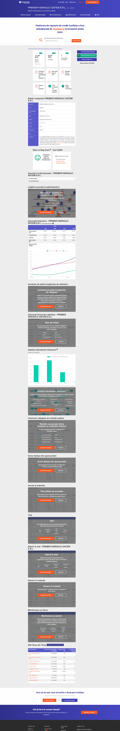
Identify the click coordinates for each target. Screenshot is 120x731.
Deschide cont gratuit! (45, 212)
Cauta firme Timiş (49, 48)
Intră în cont (81, 2)
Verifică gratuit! (76, 40)
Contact (29, 723)
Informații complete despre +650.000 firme (53, 38)
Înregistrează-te (61, 142)
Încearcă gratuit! (92, 2)
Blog (67, 2)
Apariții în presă (31, 729)
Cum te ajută (61, 2)
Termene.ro (59, 29)
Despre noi (30, 717)
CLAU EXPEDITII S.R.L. (33, 651)
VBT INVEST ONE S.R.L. (34, 656)
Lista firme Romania (38, 48)
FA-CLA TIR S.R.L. (32, 654)
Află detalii (60, 212)
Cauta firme (30, 48)
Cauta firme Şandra (58, 48)
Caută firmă (47, 721)
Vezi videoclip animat (69, 688)
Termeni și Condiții (32, 725)
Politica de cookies (32, 727)
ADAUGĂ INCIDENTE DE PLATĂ (88, 55)
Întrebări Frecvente (48, 727)
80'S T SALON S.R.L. (33, 663)
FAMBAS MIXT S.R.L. (33, 665)
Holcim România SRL (83, 729)
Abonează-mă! (87, 723)
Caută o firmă (72, 2)
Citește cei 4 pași (49, 688)
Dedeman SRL (80, 728)
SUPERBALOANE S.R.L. (34, 668)
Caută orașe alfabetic (65, 728)
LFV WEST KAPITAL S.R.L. (34, 649)
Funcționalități (31, 719)
